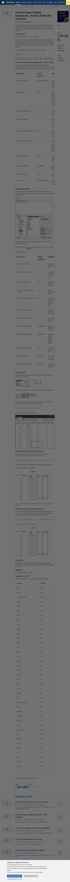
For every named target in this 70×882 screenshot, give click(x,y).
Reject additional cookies (31, 876)
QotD (44, 2)
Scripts (40, 2)
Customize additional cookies (14, 879)
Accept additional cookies (14, 876)
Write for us (62, 2)
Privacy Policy (39, 872)
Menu (68, 2)
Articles (18, 2)
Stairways (29, 2)
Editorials (23, 2)
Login (55, 2)
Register (51, 2)
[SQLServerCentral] (3, 2)
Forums (35, 2)
